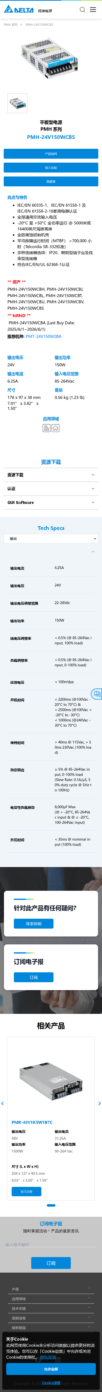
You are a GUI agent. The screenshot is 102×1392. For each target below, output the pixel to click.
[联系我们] (96, 694)
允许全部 (51, 1369)
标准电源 (45, 10)
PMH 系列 (11, 24)
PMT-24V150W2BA (43, 336)
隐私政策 (48, 1357)
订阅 (34, 977)
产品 (15, 1289)
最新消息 (19, 1318)
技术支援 (19, 1308)
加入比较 (51, 168)
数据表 (51, 181)
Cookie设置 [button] (51, 1382)
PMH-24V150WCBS (39, 24)
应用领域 (19, 1298)
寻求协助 (34, 923)
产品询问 (51, 154)
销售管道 (19, 1327)
